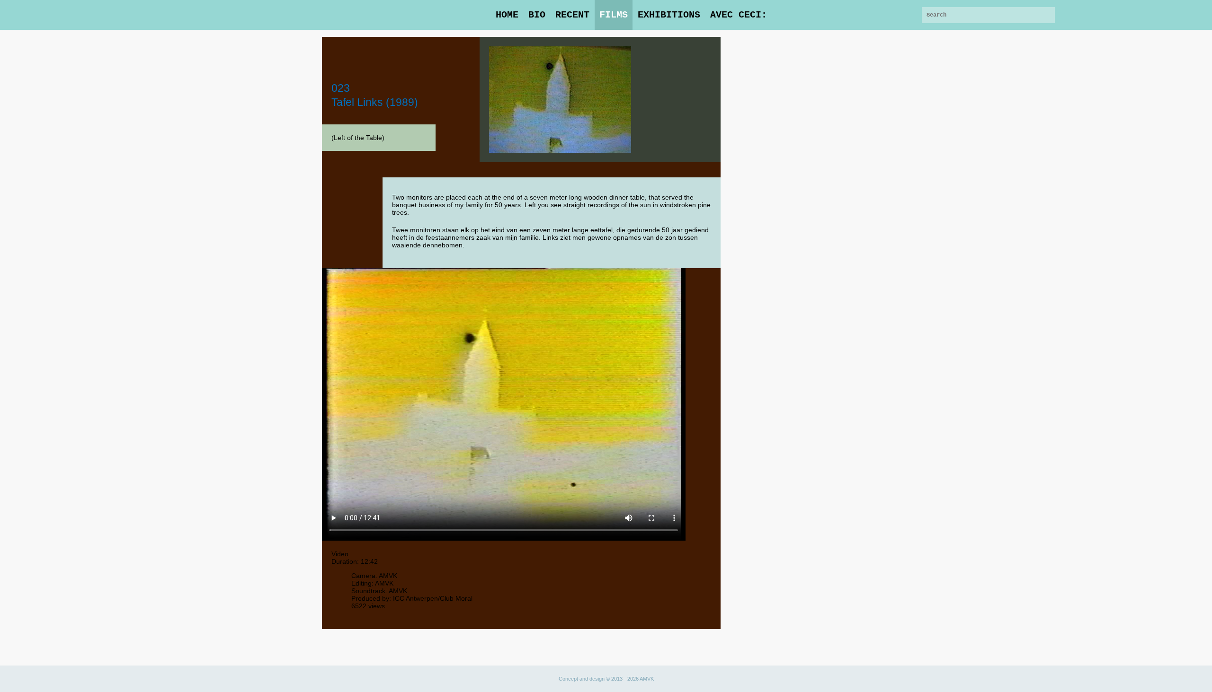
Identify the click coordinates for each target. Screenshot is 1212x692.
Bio (536, 14)
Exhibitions (669, 14)
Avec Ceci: (738, 14)
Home (507, 14)
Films (613, 14)
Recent (572, 14)
